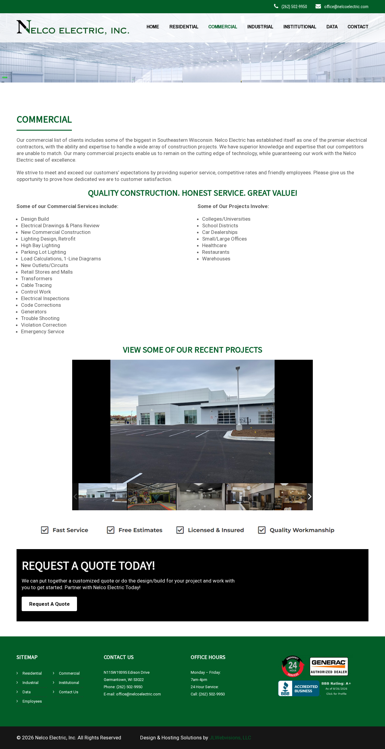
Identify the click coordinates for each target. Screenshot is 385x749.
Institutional (299, 26)
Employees (32, 701)
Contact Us (68, 692)
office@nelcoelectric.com (346, 6)
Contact (358, 26)
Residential (183, 26)
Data (331, 26)
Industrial (260, 26)
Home (152, 26)
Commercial (222, 26)
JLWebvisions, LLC (230, 738)
